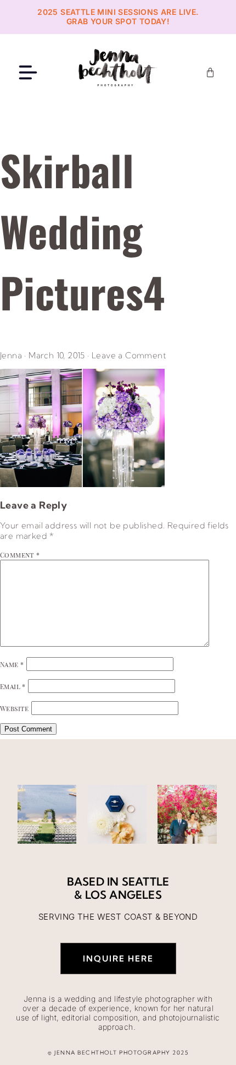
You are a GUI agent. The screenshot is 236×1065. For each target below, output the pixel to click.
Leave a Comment (129, 355)
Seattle (145, 881)
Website (14, 708)
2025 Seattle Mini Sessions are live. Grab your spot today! (117, 16)
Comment (20, 554)
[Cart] (210, 72)
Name (12, 664)
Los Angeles (123, 895)
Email (13, 686)
